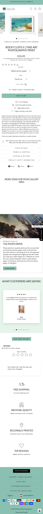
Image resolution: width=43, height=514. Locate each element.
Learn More (10, 268)
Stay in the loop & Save (21, 491)
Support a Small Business (21, 477)
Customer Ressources (21, 486)
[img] (9, 64)
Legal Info (21, 482)
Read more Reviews (21, 339)
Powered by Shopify (22, 512)
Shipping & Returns (21, 156)
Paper (20, 67)
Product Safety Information (21, 160)
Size (21, 75)
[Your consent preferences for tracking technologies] (39, 510)
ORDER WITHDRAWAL (21, 471)
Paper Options (21, 148)
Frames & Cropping (21, 152)
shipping (8, 58)
